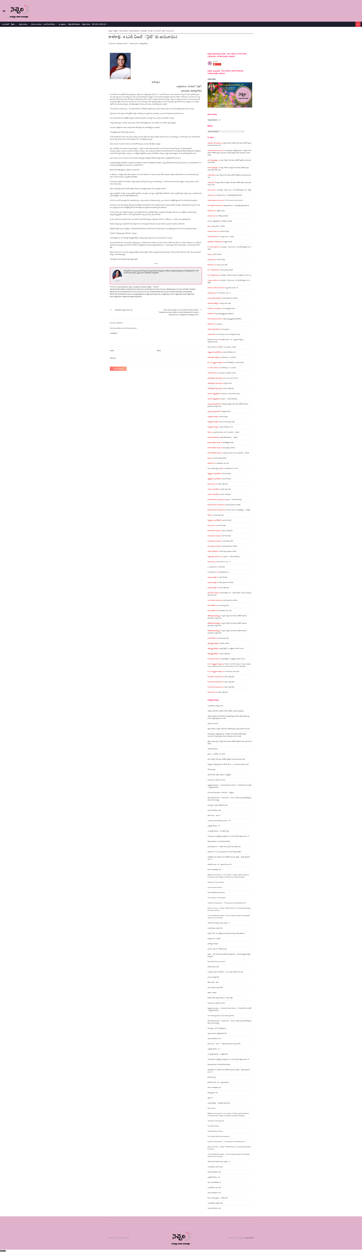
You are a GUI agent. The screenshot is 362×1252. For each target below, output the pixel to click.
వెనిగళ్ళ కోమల (143, 43)
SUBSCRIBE (212, 79)
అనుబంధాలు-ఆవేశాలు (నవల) (227, 373)
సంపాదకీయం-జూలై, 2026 (215, 928)
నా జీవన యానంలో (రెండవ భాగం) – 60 (219, 821)
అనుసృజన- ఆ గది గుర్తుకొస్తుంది (217, 1028)
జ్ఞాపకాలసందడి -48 (232, 288)
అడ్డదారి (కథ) (221, 211)
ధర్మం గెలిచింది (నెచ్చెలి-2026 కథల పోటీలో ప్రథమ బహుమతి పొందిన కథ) (229, 729)
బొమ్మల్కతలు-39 (212, 1093)
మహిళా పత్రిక (122, 296)
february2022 (131, 289)
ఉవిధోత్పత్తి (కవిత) (228, 442)
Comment (114, 333)
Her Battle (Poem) (213, 1126)
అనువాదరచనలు (123, 287)
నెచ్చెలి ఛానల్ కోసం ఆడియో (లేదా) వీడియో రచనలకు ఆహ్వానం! (226, 711)
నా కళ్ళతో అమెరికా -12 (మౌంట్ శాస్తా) (218, 831)
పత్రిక (115, 296)
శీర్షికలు (13, 24)
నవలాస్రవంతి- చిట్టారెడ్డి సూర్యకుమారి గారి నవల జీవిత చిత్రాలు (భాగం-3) (228, 836)
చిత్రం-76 (210, 1098)
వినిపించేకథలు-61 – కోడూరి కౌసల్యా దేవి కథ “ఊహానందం (224, 846)
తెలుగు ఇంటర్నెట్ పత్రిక (134, 294)
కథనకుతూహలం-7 (224, 572)
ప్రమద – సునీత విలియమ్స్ (229, 399)
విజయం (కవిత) (224, 643)
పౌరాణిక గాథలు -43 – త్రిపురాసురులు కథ (219, 864)
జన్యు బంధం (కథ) (222, 265)
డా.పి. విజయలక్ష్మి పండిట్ (215, 468)
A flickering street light (232, 671)
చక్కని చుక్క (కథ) (226, 489)
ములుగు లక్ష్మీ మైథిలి (213, 221)
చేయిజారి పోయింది (213, 723)
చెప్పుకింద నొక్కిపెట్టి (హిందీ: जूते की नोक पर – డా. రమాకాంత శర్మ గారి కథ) (228, 764)
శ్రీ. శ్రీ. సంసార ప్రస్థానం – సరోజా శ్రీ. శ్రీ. (218, 1198)
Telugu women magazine (153, 292)
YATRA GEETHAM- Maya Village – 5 (219, 923)
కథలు (130, 287)
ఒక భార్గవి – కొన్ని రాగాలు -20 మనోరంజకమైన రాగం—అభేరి (234, 190)
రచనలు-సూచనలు (36, 24)
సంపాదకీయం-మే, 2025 (222, 463)
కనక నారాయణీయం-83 (214, 869)
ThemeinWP (249, 1238)
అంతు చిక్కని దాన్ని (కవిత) (215, 987)
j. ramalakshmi (212, 567)
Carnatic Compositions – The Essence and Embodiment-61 (227, 1141)
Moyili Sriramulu (213, 339)
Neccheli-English (99, 24)
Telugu (157, 289)
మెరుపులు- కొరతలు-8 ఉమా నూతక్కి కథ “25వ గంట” (236, 275)
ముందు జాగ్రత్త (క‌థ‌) (213, 977)
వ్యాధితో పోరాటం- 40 (214, 1177)
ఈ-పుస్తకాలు (62, 24)
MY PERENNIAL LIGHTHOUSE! (234, 362)
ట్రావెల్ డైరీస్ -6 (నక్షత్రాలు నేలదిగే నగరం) (232, 648)
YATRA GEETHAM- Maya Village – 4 (219, 1161)
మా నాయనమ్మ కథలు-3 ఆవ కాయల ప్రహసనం (221, 1015)
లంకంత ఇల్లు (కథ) (218, 515)
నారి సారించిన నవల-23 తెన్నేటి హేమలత (228, 334)
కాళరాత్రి (135, 287)
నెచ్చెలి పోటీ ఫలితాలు (74, 24)
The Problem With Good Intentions (219, 1136)
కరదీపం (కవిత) (212, 992)
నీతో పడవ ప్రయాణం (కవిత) (228, 551)
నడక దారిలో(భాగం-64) (214, 1208)
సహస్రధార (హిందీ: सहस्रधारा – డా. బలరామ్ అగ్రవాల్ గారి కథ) (225, 972)
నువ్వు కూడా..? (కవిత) (218, 226)
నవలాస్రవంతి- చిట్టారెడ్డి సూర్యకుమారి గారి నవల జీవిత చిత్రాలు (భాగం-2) (228, 1059)
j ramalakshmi (212, 572)
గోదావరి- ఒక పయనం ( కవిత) (227, 347)
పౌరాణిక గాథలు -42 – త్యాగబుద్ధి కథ (218, 1082)
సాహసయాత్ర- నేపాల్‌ (227, 270)
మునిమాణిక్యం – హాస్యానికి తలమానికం (219, 1103)
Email (159, 351)
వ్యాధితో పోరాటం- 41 (214, 1049)
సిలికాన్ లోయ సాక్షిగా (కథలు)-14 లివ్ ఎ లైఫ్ (220, 998)
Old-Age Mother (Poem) (215, 1131)
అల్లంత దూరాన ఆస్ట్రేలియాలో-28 (217, 1033)
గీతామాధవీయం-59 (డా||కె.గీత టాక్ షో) (219, 841)
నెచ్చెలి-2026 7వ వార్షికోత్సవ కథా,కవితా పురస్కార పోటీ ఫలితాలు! (226, 933)
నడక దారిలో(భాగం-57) (229, 352)
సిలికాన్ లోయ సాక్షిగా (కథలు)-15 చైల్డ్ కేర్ (219, 775)
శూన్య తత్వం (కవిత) (229, 448)
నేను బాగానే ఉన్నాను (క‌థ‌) (227, 422)
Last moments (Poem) (231, 378)
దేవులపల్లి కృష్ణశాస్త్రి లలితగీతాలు (224, 313)
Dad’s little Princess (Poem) (216, 961)
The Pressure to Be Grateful (234, 200)
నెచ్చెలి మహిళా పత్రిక (172, 294)
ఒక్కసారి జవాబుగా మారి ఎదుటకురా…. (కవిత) (226, 432)
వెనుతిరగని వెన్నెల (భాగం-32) (123, 310)
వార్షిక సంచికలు (23, 24)
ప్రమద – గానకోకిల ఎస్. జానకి (216, 754)
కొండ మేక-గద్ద (212, 1077)
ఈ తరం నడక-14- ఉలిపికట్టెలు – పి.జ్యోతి (238, 510)
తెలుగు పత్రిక (145, 294)
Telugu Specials (137, 292)
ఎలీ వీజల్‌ (120, 294)
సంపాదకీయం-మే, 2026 (214, 1187)
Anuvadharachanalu (118, 289)
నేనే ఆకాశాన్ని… (212, 769)
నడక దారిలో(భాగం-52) (226, 427)
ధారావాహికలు (142, 287)
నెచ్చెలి (151, 294)
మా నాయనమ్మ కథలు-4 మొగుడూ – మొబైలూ (221, 792)
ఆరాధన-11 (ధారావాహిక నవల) (231, 393)
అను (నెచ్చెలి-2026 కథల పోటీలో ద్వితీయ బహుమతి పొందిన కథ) (226, 759)
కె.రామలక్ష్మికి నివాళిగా (229, 308)
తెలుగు (126, 294)
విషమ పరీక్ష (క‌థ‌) (229, 388)
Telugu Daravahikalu (168, 289)
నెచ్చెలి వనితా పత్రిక (184, 294)
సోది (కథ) (222, 567)
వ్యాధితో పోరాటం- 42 (214, 826)
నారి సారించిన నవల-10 (224, 293)
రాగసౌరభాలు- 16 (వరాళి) (228, 357)
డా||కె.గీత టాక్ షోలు (49, 24)
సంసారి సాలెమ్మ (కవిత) (219, 458)
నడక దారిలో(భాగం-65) (214, 1193)
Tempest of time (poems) (216, 882)
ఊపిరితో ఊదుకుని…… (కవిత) (229, 437)
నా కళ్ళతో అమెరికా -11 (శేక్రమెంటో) (218, 1054)
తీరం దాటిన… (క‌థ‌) (213, 982)
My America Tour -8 (224, 562)
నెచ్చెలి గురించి (86, 24)
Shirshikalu (149, 289)
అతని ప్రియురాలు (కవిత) (230, 298)
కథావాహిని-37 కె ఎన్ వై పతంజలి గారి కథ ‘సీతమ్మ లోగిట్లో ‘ (224, 852)
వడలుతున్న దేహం (213, 749)
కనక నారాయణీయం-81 (214, 1182)
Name (112, 351)
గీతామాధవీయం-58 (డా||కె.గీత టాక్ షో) (219, 1064)
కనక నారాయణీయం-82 (214, 1087)
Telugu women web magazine (174, 292)
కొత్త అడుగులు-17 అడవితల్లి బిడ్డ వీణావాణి (229, 195)
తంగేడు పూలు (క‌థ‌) (213, 967)
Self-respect (212, 1108)
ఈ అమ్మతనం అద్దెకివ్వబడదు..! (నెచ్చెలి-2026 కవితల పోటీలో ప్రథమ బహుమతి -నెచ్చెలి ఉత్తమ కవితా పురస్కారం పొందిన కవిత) (229, 153)
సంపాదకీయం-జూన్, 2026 (215, 1167)
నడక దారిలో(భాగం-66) (214, 1172)
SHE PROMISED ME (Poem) (216, 892)
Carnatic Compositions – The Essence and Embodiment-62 (227, 903)
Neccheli (140, 289)
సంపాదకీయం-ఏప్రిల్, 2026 (215, 1203)
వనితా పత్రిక (129, 296)
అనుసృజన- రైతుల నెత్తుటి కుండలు (218, 805)
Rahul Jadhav (212, 347)
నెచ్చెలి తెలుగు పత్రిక (160, 294)
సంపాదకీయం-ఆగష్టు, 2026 (215, 706)
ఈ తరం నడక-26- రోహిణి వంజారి (217, 949)
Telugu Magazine (124, 292)
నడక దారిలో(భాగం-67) (214, 1038)
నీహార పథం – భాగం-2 (214, 815)
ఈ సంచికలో (5, 24)
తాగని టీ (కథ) (225, 231)
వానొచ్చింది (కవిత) (223, 216)
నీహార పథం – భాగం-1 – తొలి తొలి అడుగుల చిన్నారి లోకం (224, 1044)
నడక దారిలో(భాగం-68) (214, 810)
